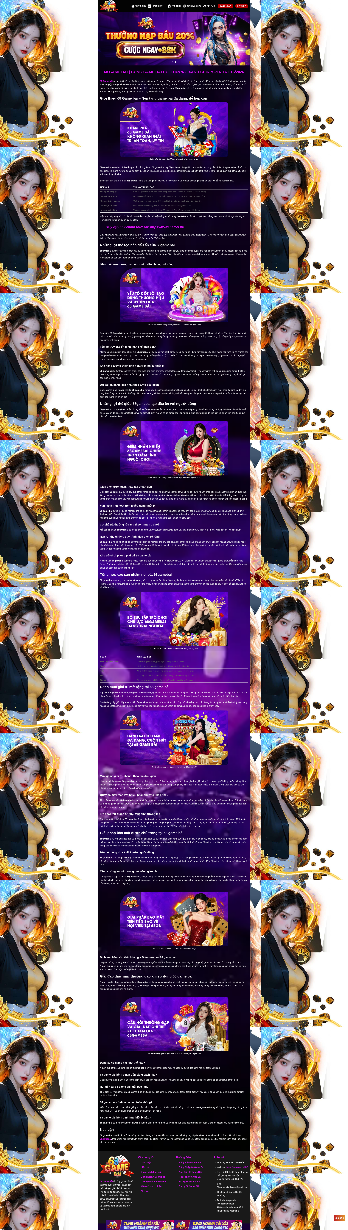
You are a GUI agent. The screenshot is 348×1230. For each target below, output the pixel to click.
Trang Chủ (140, 6)
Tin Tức (211, 6)
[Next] (243, 39)
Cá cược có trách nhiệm (153, 1181)
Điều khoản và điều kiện (153, 1177)
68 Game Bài (106, 1181)
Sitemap (145, 1191)
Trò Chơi (176, 6)
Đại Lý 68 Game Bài (189, 1186)
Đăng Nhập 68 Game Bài (191, 1167)
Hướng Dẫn (157, 6)
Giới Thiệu (146, 1162)
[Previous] (104, 39)
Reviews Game (194, 6)
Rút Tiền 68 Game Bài (190, 1177)
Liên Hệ (145, 1167)
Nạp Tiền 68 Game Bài (190, 1172)
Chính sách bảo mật (151, 1172)
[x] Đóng (339, 1218)
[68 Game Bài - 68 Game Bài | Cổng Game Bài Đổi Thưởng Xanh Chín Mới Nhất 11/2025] (113, 6)
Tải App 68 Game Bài (189, 1181)
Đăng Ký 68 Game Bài (190, 1162)
